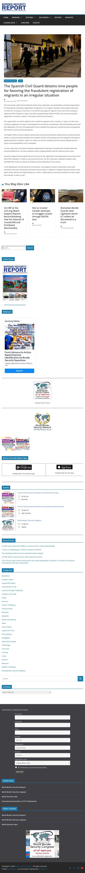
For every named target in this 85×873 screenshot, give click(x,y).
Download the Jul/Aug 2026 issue (15, 305)
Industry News (7, 609)
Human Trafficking (10, 81)
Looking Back (9, 23)
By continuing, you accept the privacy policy (32, 767)
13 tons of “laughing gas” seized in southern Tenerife (21, 550)
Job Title (17, 737)
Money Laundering (9, 620)
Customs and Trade (9, 594)
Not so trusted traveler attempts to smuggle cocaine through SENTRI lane (42, 213)
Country (17, 752)
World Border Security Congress (29, 520)
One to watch (7, 627)
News (20, 81)
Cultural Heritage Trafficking (12, 590)
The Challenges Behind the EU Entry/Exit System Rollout (22, 553)
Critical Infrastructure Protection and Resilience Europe (38, 493)
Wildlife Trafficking (9, 667)
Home (6, 17)
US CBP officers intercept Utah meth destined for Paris (22, 557)
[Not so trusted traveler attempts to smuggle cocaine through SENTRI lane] (42, 190)
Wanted (5, 660)
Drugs (4, 598)
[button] (21, 17)
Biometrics (6, 576)
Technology (6, 645)
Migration (5, 616)
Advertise (69, 17)
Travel (4, 656)
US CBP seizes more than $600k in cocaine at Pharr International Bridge (28, 546)
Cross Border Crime (9, 587)
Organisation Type (21, 759)
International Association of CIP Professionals (19, 801)
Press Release (7, 634)
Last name (18, 722)
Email (16, 729)
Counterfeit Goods (8, 583)
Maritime (5, 612)
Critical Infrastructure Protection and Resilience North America (40, 507)
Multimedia (44, 17)
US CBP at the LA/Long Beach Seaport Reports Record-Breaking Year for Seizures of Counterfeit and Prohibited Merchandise (14, 217)
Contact (36, 23)
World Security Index (10, 797)
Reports (58, 17)
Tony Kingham (23, 101)
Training (5, 652)
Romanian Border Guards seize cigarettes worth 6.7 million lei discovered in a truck (70, 215)
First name (18, 714)
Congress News (7, 579)
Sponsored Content (9, 641)
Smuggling (6, 638)
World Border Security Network (14, 787)
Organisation (19, 744)
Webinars (16, 17)
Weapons (5, 663)
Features (29, 17)
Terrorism (5, 649)
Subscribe (25, 23)
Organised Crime (8, 630)
